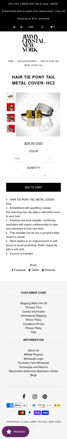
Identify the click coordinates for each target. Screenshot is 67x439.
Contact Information (33, 311)
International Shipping (33, 315)
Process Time (33, 307)
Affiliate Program (33, 354)
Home (11, 61)
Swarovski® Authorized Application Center (33, 371)
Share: (33, 265)
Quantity (33, 168)
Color (33, 151)
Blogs (33, 375)
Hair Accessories (27, 61)
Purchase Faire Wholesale (33, 363)
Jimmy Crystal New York (45, 421)
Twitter (35, 270)
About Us (33, 350)
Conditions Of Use (33, 324)
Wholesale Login (33, 358)
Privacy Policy (33, 328)
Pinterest (49, 270)
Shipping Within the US (33, 303)
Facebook (19, 270)
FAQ (33, 332)
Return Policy (33, 319)
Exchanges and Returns (33, 367)
